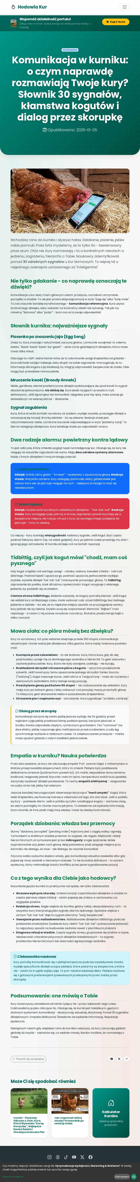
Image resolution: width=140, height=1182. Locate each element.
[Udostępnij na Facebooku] (111, 1059)
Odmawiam (122, 1176)
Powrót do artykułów (30, 1059)
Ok (133, 1176)
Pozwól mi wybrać (13, 1176)
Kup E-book (117, 21)
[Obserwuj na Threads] (58, 1157)
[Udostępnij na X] (119, 1059)
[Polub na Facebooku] (90, 1157)
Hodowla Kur (32, 7)
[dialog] (70, 1172)
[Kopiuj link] (126, 1059)
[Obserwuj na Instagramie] (49, 1157)
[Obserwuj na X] (82, 1157)
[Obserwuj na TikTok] (66, 1157)
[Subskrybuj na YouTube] (74, 1157)
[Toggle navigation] (124, 7)
